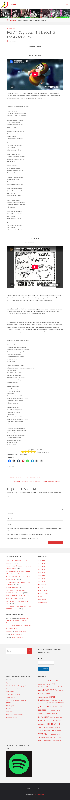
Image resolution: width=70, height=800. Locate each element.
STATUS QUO (46, 720)
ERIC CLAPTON (56, 694)
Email (40, 658)
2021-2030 (41, 582)
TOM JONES (46, 740)
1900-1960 (41, 560)
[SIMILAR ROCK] (4, 4)
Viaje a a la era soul (11, 718)
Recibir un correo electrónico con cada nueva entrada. (24, 538)
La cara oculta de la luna (13, 694)
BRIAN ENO (46, 684)
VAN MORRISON (57, 740)
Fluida (34, 794)
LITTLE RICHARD (55, 710)
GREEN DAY (50, 700)
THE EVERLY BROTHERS (51, 727)
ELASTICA (41, 588)
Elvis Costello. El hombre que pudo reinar (18, 686)
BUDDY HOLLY (52, 687)
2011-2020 (41, 579)
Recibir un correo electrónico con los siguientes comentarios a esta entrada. (30, 534)
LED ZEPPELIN (42, 591)
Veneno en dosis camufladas (14, 715)
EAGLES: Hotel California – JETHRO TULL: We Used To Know (17, 620)
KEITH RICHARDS (58, 707)
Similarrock (9, 631)
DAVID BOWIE (49, 690)
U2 (51, 741)
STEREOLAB (42, 600)
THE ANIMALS (54, 720)
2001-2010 (13, 20)
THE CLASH (41, 727)
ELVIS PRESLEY (44, 693)
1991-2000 (41, 573)
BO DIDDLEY (42, 585)
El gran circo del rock (12, 683)
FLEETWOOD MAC (43, 697)
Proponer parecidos (20, 631)
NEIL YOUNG (47, 714)
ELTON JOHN (59, 690)
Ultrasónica (9, 712)
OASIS (40, 597)
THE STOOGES (42, 737)
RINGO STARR (54, 717)
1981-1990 (41, 570)
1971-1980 (41, 566)
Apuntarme (44, 669)
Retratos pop (10, 706)
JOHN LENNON (46, 706)
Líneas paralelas (10, 697)
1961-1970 (41, 563)
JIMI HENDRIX (51, 703)
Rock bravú (9, 709)
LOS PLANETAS (43, 594)
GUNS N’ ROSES (59, 700)
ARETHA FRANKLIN (42, 681)
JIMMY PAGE (59, 703)
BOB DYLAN (53, 680)
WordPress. (41, 794)
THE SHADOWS (51, 734)
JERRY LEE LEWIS (42, 703)
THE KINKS (47, 731)
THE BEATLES (42, 603)
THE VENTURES (51, 737)
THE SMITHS (59, 734)
